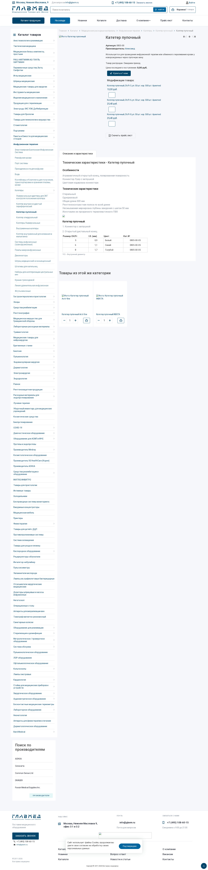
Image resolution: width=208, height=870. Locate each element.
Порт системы (21, 163)
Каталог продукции (30, 20)
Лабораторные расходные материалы (31, 326)
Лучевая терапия (21, 403)
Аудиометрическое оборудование (29, 699)
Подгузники (18, 131)
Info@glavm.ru (72, 2)
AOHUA (18, 759)
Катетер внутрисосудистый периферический (29, 205)
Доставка (121, 20)
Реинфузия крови (23, 158)
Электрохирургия (21, 373)
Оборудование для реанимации (28, 628)
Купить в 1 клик (120, 73)
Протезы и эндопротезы (24, 444)
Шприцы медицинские (24, 81)
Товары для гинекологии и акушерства (31, 120)
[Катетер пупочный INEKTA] (110, 297)
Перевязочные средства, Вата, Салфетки (28, 69)
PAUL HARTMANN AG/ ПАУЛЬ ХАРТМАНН (26, 61)
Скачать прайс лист (121, 135)
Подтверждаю (130, 846)
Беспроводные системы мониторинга (31, 502)
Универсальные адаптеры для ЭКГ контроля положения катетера (32, 197)
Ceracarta (19, 766)
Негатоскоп (18, 600)
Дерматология (20, 367)
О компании (143, 20)
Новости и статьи (120, 859)
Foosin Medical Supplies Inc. (27, 787)
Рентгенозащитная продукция (27, 389)
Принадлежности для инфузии (29, 169)
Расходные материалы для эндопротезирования (26, 396)
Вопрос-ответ (118, 854)
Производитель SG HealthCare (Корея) (31, 461)
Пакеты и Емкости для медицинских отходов (30, 137)
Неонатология (20, 715)
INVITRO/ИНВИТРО (22, 480)
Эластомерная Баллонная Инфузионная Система (34, 151)
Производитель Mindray (24, 450)
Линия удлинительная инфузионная (31, 285)
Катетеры (19, 190)
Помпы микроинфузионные (28, 250)
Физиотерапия (20, 524)
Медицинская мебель (23, 513)
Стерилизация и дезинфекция (27, 633)
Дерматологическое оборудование (30, 726)
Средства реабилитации (25, 307)
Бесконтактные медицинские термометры (33, 704)
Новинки (82, 20)
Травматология (20, 332)
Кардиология (19, 680)
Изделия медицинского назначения (30, 98)
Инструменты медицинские (26, 92)
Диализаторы (21, 255)
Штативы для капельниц (26, 266)
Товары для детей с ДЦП (25, 529)
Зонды (16, 302)
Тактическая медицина (24, 46)
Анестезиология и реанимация (28, 40)
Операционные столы (23, 606)
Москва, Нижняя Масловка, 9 (32, 2)
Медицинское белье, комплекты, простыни (28, 52)
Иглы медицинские (22, 76)
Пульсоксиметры (21, 568)
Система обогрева (22, 647)
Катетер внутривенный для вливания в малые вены (34, 235)
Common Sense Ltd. (24, 773)
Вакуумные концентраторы (26, 507)
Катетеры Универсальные (28, 223)
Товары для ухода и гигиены (26, 546)
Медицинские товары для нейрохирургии (25, 338)
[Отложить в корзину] (86, 320)
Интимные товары (22, 491)
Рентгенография (21, 313)
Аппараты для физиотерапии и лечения (32, 721)
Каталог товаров (29, 34)
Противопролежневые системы (28, 535)
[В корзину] (112, 95)
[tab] (77, 153)
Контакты (187, 20)
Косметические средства (25, 417)
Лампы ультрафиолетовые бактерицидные (33, 579)
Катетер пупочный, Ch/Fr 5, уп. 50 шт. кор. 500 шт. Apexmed (134, 85)
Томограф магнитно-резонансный (29, 617)
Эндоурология (20, 378)
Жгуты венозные (23, 291)
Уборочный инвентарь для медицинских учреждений (32, 410)
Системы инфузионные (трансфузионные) (26, 243)
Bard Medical (19, 732)
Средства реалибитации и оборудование (25, 473)
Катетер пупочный (26, 212)
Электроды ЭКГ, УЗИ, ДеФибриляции (30, 109)
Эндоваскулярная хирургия (26, 362)
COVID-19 (17, 428)
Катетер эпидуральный (26, 217)
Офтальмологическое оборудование (30, 663)
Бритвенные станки (22, 345)
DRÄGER (19, 780)
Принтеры (18, 518)
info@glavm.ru (22, 845)
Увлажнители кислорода (25, 573)
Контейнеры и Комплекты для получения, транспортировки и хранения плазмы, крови (34, 182)
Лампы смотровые (22, 674)
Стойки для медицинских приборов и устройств (30, 686)
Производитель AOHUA (24, 466)
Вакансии (168, 854)
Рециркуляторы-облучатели (26, 557)
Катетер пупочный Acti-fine (74, 314)
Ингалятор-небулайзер (24, 562)
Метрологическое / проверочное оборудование (29, 640)
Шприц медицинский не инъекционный (33, 261)
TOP (203, 865)
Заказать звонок (144, 3)
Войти (191, 2)
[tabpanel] (127, 209)
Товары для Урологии (23, 114)
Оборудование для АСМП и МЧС (28, 439)
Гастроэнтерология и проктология (29, 296)
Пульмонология (20, 356)
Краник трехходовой (24, 280)
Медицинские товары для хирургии (30, 87)
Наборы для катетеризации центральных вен (34, 273)
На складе (60, 20)
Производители (41, 796)
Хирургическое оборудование (27, 693)
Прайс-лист (166, 20)
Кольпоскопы (19, 669)
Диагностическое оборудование (29, 433)
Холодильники (20, 496)
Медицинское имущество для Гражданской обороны (27, 319)
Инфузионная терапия (25, 144)
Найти (161, 10)
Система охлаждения (23, 540)
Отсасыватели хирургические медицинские (27, 585)
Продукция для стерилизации (27, 103)
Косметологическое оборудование (30, 455)
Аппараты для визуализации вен (28, 611)
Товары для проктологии (25, 485)
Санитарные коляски (23, 622)
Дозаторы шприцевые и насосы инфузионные (28, 593)
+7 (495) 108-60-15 (125, 2)
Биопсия (17, 351)
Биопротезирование (23, 422)
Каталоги (101, 20)
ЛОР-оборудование (22, 658)
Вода (17, 174)
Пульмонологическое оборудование (30, 652)
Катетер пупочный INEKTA (108, 314)
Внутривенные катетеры (27, 228)
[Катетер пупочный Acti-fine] (76, 297)
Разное (16, 384)
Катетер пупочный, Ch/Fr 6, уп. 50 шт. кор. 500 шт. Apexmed (134, 100)
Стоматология (20, 125)
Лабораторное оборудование (27, 710)
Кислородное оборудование (26, 551)
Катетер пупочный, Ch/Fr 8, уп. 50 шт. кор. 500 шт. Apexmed (134, 114)
